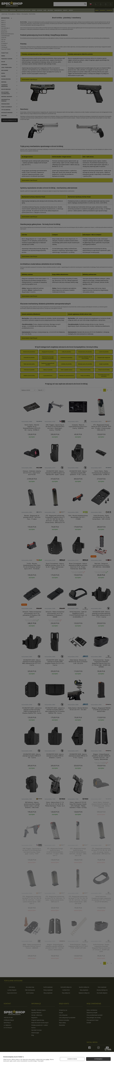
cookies (47, 1059)
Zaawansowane (72, 1059)
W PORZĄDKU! (98, 1059)
